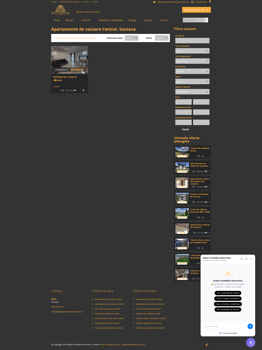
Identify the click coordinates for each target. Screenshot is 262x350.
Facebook (210, 1)
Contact (164, 20)
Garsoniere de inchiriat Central (149, 299)
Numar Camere (182, 87)
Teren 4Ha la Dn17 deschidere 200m (199, 256)
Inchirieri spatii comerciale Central (150, 318)
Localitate (180, 66)
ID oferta (179, 35)
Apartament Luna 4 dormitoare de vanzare (199, 181)
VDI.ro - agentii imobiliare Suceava (130, 344)
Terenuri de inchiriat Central (148, 313)
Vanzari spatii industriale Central (109, 328)
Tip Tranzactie (182, 46)
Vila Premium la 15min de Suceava (199, 164)
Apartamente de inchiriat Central (150, 304)
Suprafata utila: (183, 107)
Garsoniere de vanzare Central (108, 299)
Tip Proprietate (182, 56)
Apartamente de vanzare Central (109, 304)
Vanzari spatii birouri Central (107, 323)
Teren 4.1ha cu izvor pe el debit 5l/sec (200, 241)
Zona (177, 76)
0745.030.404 (201, 2)
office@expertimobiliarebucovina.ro (173, 2)
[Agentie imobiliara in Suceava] (60, 9)
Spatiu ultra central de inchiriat (200, 225)
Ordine (149, 38)
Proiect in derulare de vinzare (199, 195)
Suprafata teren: (183, 117)
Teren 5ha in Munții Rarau (199, 149)
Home (57, 20)
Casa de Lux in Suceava (197, 271)
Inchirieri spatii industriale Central (150, 328)
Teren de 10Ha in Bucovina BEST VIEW (200, 210)
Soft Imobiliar (106, 344)
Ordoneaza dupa (115, 38)
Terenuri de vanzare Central (107, 313)
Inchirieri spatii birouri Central (148, 323)
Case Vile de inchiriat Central (148, 308)
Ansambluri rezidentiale (111, 20)
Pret (177, 97)
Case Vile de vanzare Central (107, 308)
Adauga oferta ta (194, 9)
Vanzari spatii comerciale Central (109, 318)
